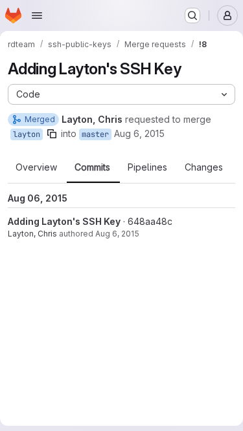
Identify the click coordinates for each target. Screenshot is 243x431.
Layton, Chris (32, 233)
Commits (92, 167)
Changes (204, 167)
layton (26, 134)
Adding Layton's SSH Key (64, 221)
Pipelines (147, 167)
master (95, 134)
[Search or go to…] (192, 15)
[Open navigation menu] (37, 15)
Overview (36, 167)
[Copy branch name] (52, 134)
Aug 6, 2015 (139, 133)
